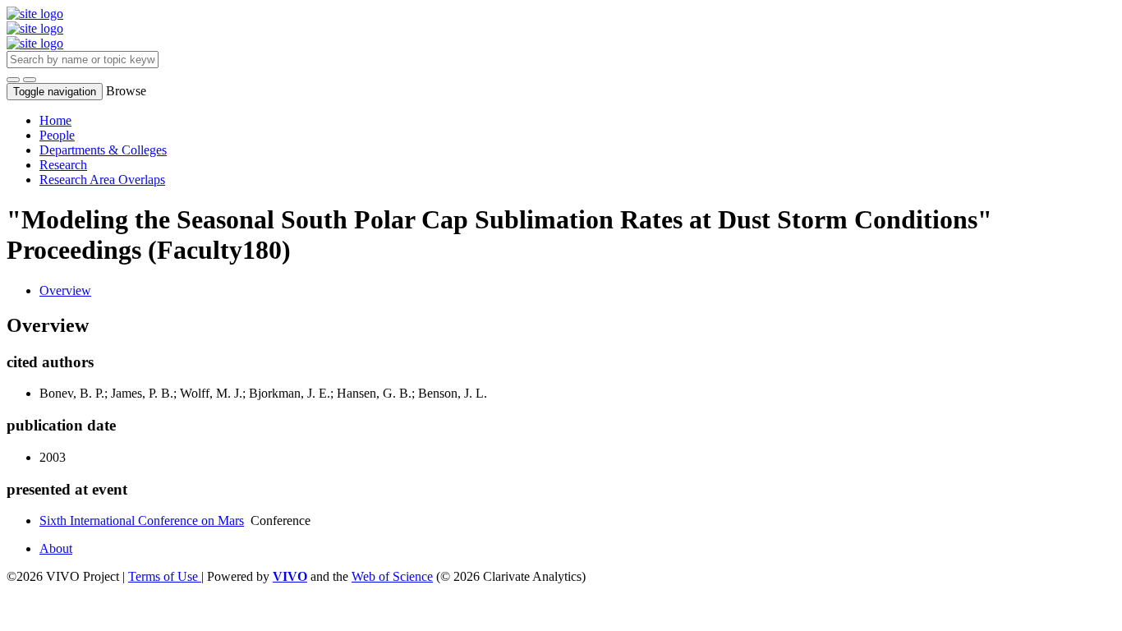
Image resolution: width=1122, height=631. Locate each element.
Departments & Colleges (103, 150)
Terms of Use (164, 576)
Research (63, 165)
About (55, 548)
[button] (13, 79)
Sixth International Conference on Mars (141, 520)
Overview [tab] (65, 290)
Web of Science (392, 576)
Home (55, 120)
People (57, 135)
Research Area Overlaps (102, 180)
